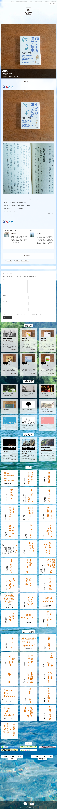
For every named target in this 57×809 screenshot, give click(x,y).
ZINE (31, 1)
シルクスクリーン (38, 1)
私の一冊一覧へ (27, 81)
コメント (5, 279)
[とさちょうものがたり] (28, 18)
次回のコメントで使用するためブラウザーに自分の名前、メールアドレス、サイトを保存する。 (22, 314)
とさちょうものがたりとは (21, 1)
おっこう (44, 425)
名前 (4, 295)
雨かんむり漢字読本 (24, 260)
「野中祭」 (6, 451)
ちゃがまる (6, 425)
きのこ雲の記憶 (27, 409)
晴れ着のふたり (8, 341)
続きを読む (14, 349)
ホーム (12, 1)
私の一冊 (9, 260)
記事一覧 (46, 1)
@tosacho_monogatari (52, 790)
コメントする (16, 76)
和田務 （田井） (46, 450)
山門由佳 (6, 409)
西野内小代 (17, 260)
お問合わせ (53, 1)
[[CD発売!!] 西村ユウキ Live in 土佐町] (47, 404)
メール (5, 301)
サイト (4, 306)
